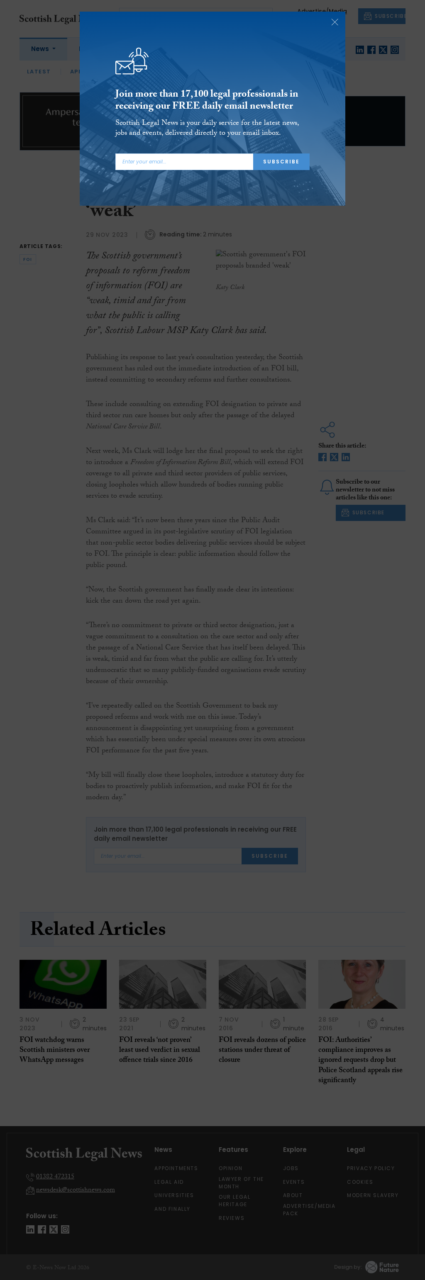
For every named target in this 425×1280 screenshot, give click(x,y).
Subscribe (281, 161)
